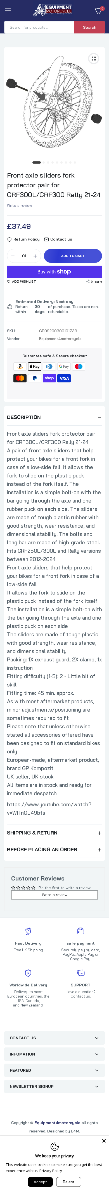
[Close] (104, 1141)
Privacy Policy (50, 1170)
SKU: (11, 330)
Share (96, 281)
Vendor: (13, 338)
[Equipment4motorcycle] (53, 10)
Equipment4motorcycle (57, 1122)
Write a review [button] (54, 894)
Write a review (19, 205)
